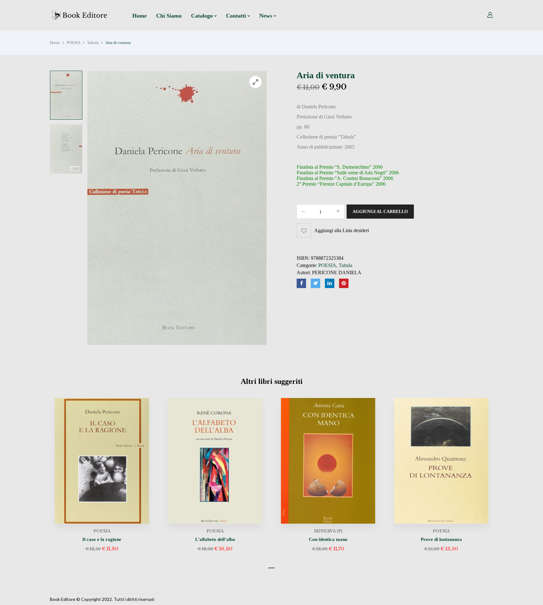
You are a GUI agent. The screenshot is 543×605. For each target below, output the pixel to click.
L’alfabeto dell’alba (215, 539)
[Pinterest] (343, 283)
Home (55, 42)
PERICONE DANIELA (336, 272)
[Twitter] (315, 283)
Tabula (93, 42)
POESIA (73, 42)
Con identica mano (328, 539)
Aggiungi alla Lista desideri (341, 230)
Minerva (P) (328, 531)
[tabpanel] (102, 475)
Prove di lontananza (441, 539)
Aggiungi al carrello (380, 211)
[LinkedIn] (329, 283)
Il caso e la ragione (101, 539)
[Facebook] (301, 283)
